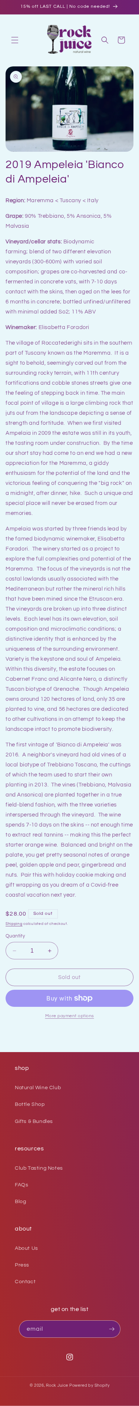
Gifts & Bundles (34, 1121)
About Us (26, 1248)
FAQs (21, 1184)
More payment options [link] (69, 1016)
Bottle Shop (30, 1104)
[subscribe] (112, 1329)
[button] (15, 40)
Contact (25, 1281)
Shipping (14, 924)
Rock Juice (57, 1385)
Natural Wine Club (38, 1087)
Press (22, 1265)
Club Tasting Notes (39, 1168)
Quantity (15, 936)
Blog (20, 1201)
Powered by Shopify (89, 1385)
